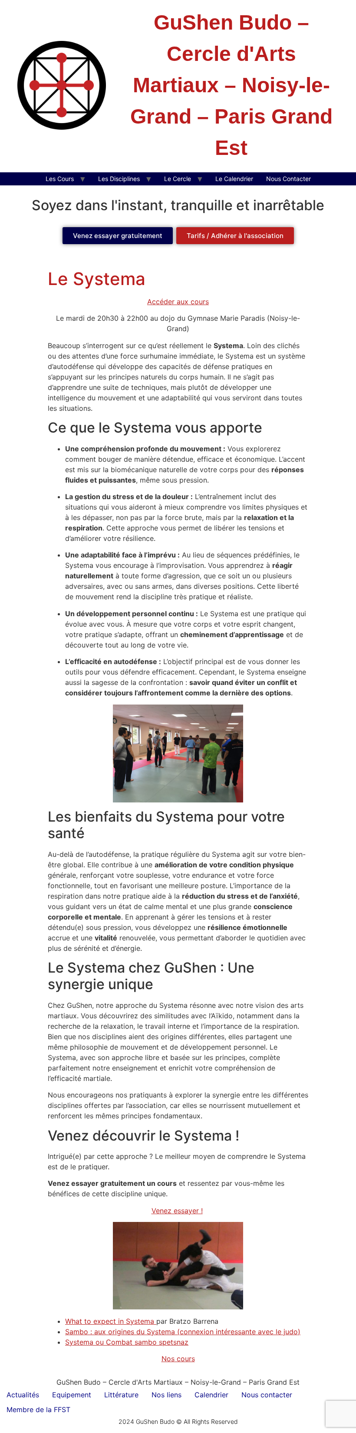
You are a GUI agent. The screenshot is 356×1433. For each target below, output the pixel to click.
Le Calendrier (234, 178)
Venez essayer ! (177, 1210)
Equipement (71, 1394)
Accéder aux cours (178, 301)
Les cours (60, 178)
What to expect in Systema (110, 1321)
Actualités (23, 1394)
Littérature (121, 1394)
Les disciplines (119, 178)
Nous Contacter (288, 178)
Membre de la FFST (38, 1409)
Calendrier (211, 1394)
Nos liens (166, 1394)
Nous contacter (266, 1394)
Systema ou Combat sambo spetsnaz (126, 1342)
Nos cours (178, 1358)
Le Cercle (177, 178)
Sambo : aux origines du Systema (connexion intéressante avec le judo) (182, 1331)
